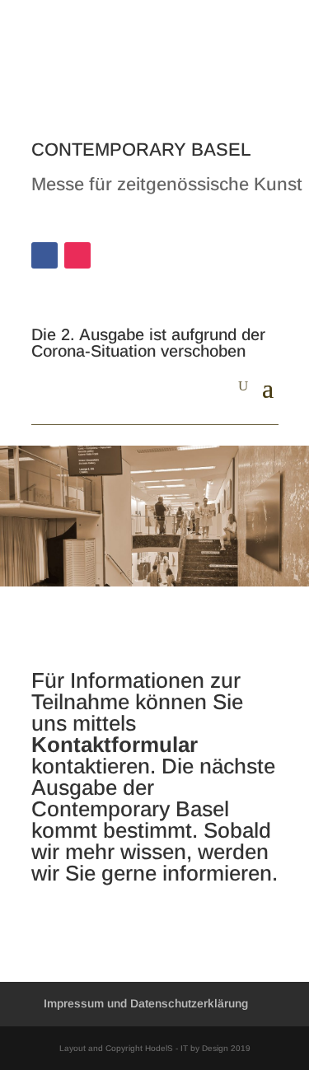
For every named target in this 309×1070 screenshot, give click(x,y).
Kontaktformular (114, 744)
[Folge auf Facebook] (44, 255)
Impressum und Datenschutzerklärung (146, 1003)
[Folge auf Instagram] (77, 255)
